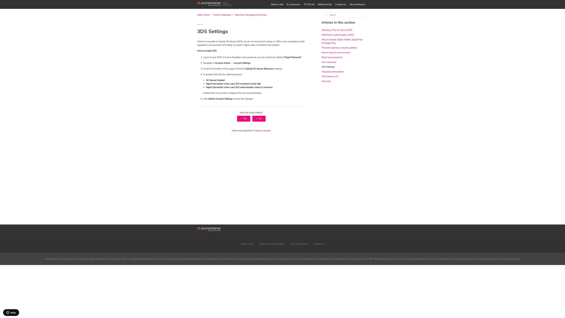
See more (326, 81)
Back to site (277, 4)
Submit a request (262, 130)
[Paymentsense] (214, 5)
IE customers (293, 4)
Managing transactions (333, 71)
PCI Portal (309, 4)
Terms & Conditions (299, 244)
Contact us (340, 4)
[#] (209, 229)
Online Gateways (222, 14)
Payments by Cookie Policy (271, 244)
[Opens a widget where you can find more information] (11, 313)
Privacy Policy (247, 244)
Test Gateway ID (330, 76)
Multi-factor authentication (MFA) (338, 34)
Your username (329, 62)
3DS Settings (328, 66)
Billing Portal (324, 4)
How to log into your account (336, 52)
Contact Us (319, 244)
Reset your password (332, 57)
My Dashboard (357, 4)
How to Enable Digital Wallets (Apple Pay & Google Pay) (342, 41)
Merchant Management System (251, 14)
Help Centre (203, 14)
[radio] (243, 118)
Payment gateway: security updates (339, 47)
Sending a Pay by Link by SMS (337, 30)
